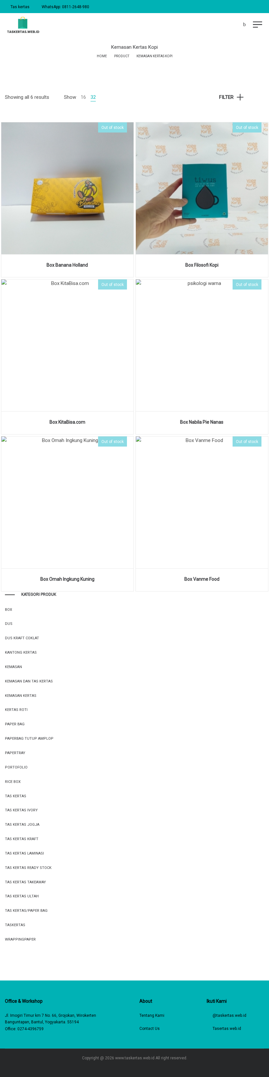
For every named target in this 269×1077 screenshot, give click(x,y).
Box (8, 610)
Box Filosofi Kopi (201, 265)
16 (83, 97)
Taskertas (15, 925)
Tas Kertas (15, 796)
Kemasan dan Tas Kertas (29, 681)
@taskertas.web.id (229, 1015)
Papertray (15, 753)
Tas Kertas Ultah (22, 896)
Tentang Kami (151, 1015)
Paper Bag (15, 724)
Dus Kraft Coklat (22, 638)
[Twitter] (139, 1068)
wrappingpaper (20, 939)
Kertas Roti (16, 710)
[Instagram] (129, 1068)
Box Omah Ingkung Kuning (67, 579)
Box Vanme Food (201, 579)
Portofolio (16, 767)
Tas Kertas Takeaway (25, 882)
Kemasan (13, 667)
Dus (8, 624)
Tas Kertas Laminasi (24, 853)
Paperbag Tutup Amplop (29, 738)
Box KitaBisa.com (67, 422)
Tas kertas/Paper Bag (26, 911)
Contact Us (149, 1028)
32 (93, 97)
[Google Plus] (148, 1068)
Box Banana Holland (67, 265)
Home (102, 56)
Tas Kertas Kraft (21, 839)
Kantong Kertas (21, 652)
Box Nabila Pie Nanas (201, 422)
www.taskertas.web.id (135, 1058)
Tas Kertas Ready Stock (28, 868)
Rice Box (13, 782)
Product (121, 56)
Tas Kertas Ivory (21, 810)
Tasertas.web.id (227, 1028)
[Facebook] (120, 1068)
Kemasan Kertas (20, 696)
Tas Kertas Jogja (22, 824)
